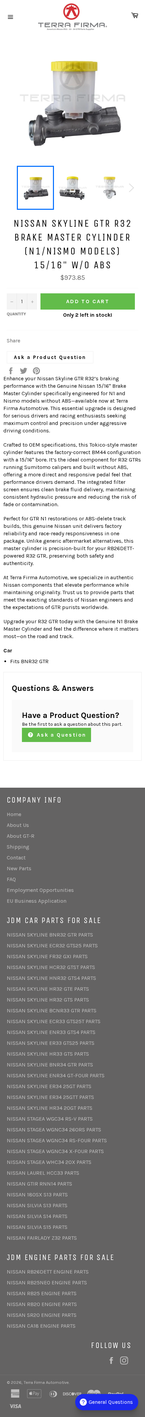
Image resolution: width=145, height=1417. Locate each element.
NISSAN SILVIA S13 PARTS (37, 1205)
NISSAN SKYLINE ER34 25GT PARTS (49, 1086)
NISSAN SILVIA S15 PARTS (37, 1227)
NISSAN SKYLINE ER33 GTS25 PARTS (50, 1043)
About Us (18, 825)
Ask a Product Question (50, 357)
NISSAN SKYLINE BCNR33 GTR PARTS (51, 1010)
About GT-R (20, 836)
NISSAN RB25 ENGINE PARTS (42, 1293)
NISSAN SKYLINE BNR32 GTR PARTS (50, 934)
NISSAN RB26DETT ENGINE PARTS (48, 1271)
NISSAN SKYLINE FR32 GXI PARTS (47, 956)
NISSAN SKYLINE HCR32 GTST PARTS (51, 967)
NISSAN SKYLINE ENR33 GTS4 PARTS (51, 1032)
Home (14, 814)
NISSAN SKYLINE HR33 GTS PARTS (48, 1054)
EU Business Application (36, 901)
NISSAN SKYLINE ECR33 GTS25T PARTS (53, 1021)
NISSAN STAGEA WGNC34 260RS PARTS (54, 1129)
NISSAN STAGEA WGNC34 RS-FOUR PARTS (57, 1140)
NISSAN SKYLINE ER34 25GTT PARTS (50, 1097)
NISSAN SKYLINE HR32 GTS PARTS (48, 999)
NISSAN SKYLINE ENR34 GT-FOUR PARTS (56, 1075)
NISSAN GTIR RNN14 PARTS (39, 1183)
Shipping (18, 847)
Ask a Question (60, 735)
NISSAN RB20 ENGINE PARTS (42, 1304)
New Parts (19, 868)
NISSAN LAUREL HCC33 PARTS (43, 1173)
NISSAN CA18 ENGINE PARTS (41, 1326)
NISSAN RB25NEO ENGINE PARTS (47, 1282)
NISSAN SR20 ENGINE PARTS (42, 1315)
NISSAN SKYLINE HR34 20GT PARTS (49, 1108)
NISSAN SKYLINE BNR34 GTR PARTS (50, 1064)
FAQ (11, 879)
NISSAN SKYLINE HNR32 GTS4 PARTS (51, 978)
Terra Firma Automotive (46, 1382)
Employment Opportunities (40, 890)
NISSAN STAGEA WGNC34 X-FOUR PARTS (55, 1151)
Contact (16, 857)
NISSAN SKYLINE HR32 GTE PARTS (48, 989)
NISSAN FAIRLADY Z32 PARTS (42, 1238)
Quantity (16, 314)
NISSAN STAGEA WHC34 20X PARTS (49, 1162)
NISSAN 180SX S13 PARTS (37, 1194)
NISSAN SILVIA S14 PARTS (37, 1216)
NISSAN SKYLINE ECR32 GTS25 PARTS (52, 945)
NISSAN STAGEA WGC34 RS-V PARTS (50, 1119)
